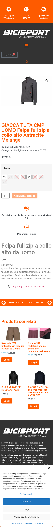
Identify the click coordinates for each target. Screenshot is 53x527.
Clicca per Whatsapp (9, 17)
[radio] (4, 177)
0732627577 (26, 17)
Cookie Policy (14, 523)
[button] (48, 468)
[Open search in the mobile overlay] (26, 61)
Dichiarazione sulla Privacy (32, 523)
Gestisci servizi (26, 494)
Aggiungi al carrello (24, 195)
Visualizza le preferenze (26, 517)
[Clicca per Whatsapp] (9, 9)
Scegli (7, 359)
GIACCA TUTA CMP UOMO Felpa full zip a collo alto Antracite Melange (25, 132)
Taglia (7, 168)
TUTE (43, 150)
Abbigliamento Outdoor (26, 150)
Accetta (26, 501)
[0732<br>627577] (26, 9)
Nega (26, 509)
